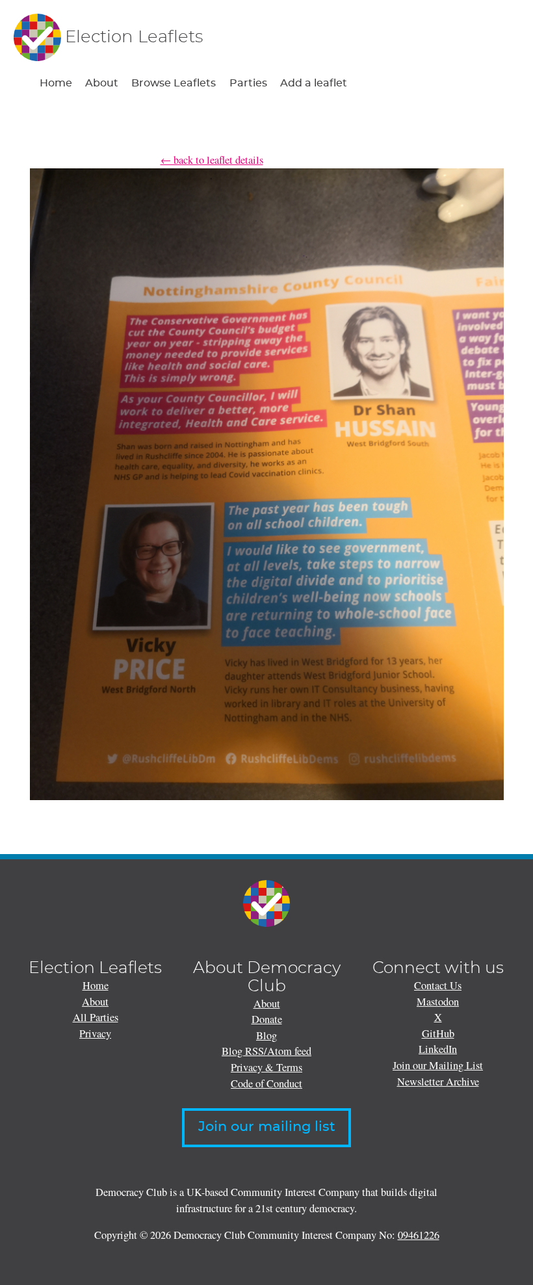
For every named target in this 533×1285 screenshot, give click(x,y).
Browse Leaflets (173, 83)
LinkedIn (438, 1049)
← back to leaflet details (212, 160)
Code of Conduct (266, 1083)
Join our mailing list (266, 1127)
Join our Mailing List (438, 1065)
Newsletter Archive (438, 1081)
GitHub (438, 1033)
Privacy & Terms (266, 1067)
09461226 (418, 1235)
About (101, 83)
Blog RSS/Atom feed (266, 1051)
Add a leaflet (313, 83)
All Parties (95, 1017)
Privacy (95, 1033)
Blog (266, 1035)
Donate (267, 1019)
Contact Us (438, 985)
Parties (248, 83)
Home (56, 83)
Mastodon (438, 1001)
